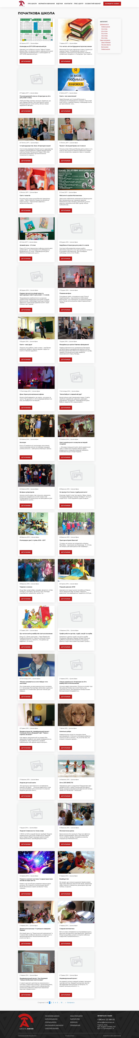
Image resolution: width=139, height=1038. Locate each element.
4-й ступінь (104, 35)
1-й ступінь (104, 29)
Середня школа (51, 1019)
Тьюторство (75, 1019)
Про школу (32, 3)
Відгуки (59, 3)
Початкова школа (52, 1016)
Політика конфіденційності (27, 1035)
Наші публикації (106, 42)
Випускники (104, 47)
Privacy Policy (69, 1035)
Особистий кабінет (93, 3)
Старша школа (50, 1022)
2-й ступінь (104, 31)
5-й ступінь (104, 38)
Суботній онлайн (52, 1028)
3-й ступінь (104, 33)
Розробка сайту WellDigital (112, 1035)
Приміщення (75, 1025)
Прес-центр (78, 3)
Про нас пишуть (106, 44)
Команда (73, 1022)
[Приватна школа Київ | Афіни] (21, 3)
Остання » (71, 1002)
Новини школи (105, 26)
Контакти (68, 3)
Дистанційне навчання (54, 1025)
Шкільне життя (104, 24)
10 (61, 1002)
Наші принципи (76, 1016)
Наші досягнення (105, 40)
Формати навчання (46, 3)
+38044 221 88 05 (106, 1019)
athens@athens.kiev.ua (105, 1022)
